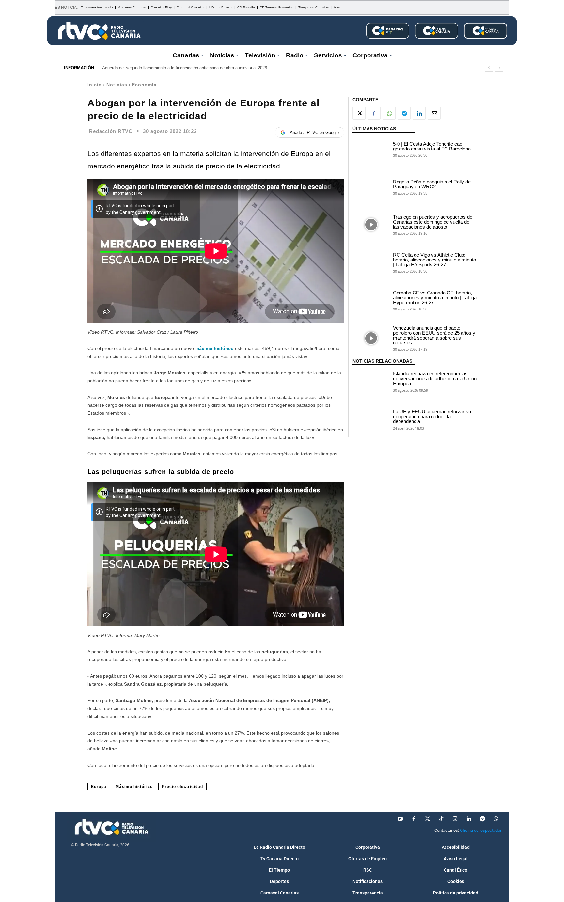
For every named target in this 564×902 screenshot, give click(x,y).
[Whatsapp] (496, 819)
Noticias (116, 84)
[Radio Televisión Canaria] (99, 30)
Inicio (94, 84)
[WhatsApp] (389, 113)
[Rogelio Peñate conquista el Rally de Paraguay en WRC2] (371, 187)
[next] (499, 68)
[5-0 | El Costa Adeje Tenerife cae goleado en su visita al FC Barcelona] (371, 149)
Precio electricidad (182, 786)
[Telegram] (404, 113)
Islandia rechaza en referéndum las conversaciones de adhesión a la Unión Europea (435, 378)
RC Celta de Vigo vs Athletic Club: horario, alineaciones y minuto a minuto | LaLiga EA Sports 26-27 (434, 259)
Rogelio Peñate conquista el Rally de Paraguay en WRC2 (432, 184)
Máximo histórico (134, 786)
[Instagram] (455, 819)
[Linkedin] (419, 113)
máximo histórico (214, 348)
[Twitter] (427, 819)
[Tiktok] (441, 819)
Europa (98, 786)
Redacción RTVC (111, 131)
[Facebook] (374, 113)
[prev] (489, 68)
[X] (359, 113)
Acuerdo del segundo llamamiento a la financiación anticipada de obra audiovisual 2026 (184, 67)
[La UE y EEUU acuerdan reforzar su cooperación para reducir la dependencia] (371, 419)
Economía (144, 84)
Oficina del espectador (480, 830)
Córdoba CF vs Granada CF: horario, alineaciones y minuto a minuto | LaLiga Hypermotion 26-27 (435, 297)
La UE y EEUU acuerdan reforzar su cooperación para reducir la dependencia (432, 416)
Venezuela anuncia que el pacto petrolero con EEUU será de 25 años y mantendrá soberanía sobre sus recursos (434, 335)
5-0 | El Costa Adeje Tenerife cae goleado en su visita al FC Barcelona (432, 146)
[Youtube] (400, 819)
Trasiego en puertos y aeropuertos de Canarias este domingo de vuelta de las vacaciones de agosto (432, 221)
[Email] (434, 113)
